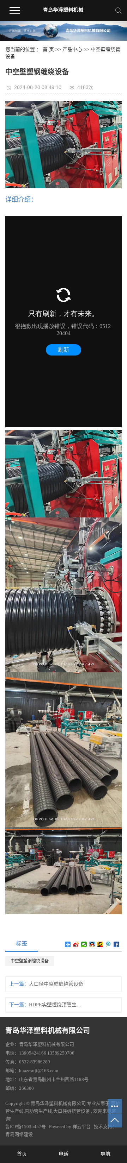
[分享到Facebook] (117, 944)
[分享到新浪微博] (76, 944)
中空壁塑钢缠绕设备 (30, 960)
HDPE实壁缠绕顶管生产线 (56, 1004)
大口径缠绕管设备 (71, 1111)
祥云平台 (81, 1126)
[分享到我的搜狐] (100, 944)
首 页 (48, 49)
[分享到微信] (84, 944)
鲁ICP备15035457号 (25, 1126)
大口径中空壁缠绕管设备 (56, 984)
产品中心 (72, 49)
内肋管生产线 (38, 1111)
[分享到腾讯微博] (108, 944)
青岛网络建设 (19, 1134)
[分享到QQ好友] (92, 944)
